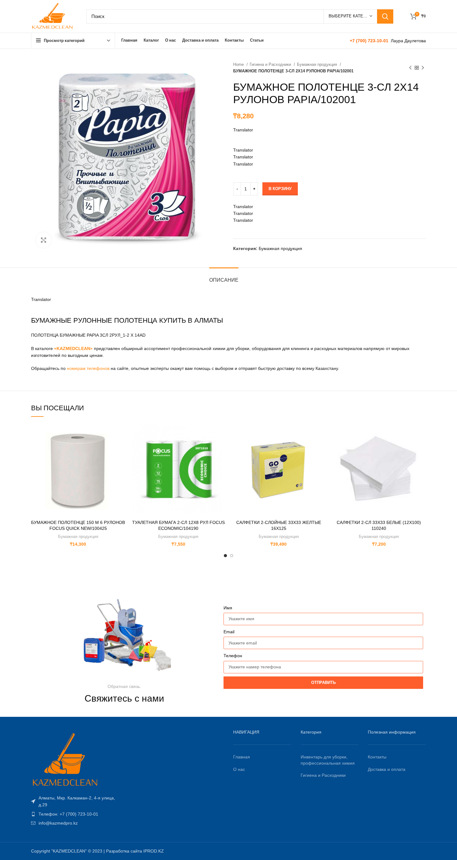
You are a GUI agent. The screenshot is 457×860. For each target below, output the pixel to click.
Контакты (377, 756)
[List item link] (77, 801)
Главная (241, 756)
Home (239, 64)
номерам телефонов (88, 368)
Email (229, 631)
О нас (239, 769)
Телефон (233, 655)
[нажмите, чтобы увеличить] (43, 240)
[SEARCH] (385, 16)
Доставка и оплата (386, 769)
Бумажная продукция (317, 64)
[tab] (223, 276)
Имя (228, 607)
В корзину (280, 188)
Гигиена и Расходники (271, 64)
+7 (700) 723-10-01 (370, 40)
